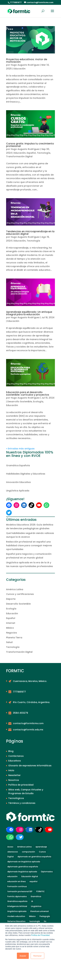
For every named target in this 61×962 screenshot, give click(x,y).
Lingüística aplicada (16, 911)
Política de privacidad (20, 784)
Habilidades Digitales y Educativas (25, 473)
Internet (10, 623)
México (10, 627)
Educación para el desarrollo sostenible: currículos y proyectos (27, 393)
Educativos (14, 760)
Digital (10, 856)
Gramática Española (18, 465)
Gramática (36, 896)
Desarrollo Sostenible (19, 401)
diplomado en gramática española (34, 856)
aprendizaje (41, 846)
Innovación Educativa (18, 482)
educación (12, 876)
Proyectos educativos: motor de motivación (26, 61)
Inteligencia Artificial (17, 906)
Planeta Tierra (14, 637)
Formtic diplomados (17, 896)
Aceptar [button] (23, 955)
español (33, 881)
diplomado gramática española (22, 866)
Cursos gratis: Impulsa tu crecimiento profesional (30, 145)
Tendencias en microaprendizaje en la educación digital (30, 233)
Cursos (42, 851)
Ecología (38, 401)
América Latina (14, 589)
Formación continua (17, 886)
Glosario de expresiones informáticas (29, 765)
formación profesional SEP (19, 891)
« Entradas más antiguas (20, 448)
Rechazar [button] (37, 955)
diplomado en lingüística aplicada (23, 861)
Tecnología (43, 152)
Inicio (11, 770)
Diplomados (47, 871)
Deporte (10, 598)
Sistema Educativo (16, 921)
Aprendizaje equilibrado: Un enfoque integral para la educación (29, 313)
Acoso (10, 846)
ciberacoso (12, 851)
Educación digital (29, 876)
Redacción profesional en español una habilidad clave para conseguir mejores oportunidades (29, 545)
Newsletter (14, 775)
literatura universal (39, 911)
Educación (19, 68)
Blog (10, 751)
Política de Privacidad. (40, 935)
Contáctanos (16, 756)
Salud (9, 642)
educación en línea (16, 881)
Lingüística (36, 906)
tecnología (34, 921)
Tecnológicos (16, 798)
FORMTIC (40, 891)
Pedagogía (45, 916)
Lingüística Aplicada (17, 490)
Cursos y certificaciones (20, 594)
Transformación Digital (19, 156)
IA (32, 901)
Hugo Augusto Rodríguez (25, 64)
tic (45, 921)
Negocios (11, 632)
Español (31, 152)
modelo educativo (16, 916)
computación (28, 851)
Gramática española (17, 901)
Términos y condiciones (21, 803)
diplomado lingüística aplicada (22, 871)
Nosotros (13, 780)
